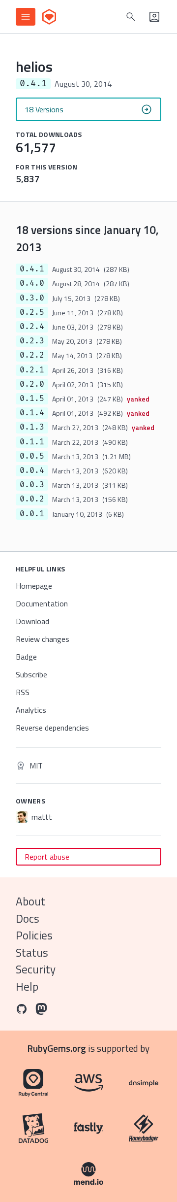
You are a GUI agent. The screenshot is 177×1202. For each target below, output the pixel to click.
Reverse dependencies (52, 728)
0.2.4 (32, 327)
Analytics (31, 710)
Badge (26, 657)
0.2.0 (32, 384)
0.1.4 (32, 413)
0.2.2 (32, 355)
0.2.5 (32, 312)
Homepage (34, 586)
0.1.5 (32, 398)
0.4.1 (32, 269)
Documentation (42, 603)
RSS (23, 692)
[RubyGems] (49, 17)
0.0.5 (32, 456)
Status (32, 952)
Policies (34, 935)
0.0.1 (32, 514)
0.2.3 (32, 341)
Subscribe (31, 674)
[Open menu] (25, 17)
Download (32, 621)
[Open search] (131, 17)
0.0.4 (32, 470)
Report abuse (47, 857)
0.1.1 (32, 442)
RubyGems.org (57, 1048)
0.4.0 (32, 283)
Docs (27, 918)
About (30, 901)
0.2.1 (32, 370)
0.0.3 (32, 485)
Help (27, 986)
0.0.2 (32, 499)
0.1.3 (32, 427)
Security (36, 969)
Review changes (42, 639)
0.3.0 (32, 298)
